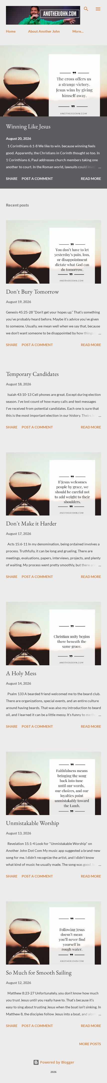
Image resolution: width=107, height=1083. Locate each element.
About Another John (44, 31)
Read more (91, 178)
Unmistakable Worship (32, 823)
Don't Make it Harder (31, 523)
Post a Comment (37, 178)
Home (10, 31)
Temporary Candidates (32, 374)
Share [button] (11, 178)
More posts (90, 1044)
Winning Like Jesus (28, 126)
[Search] (86, 9)
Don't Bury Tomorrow (32, 291)
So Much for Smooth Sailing (38, 972)
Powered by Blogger (56, 1062)
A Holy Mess (21, 673)
